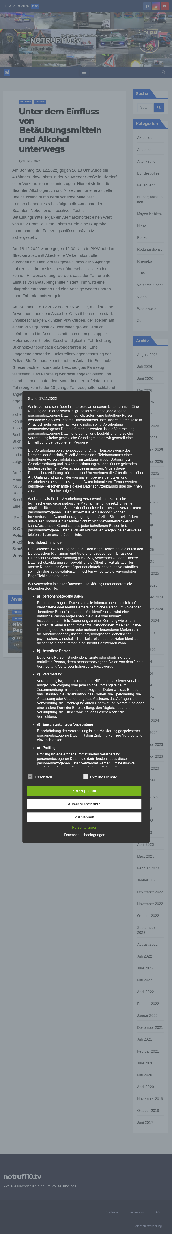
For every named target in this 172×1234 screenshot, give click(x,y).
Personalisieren (84, 828)
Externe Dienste (103, 777)
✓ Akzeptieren (84, 791)
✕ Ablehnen (84, 817)
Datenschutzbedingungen (84, 835)
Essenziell (43, 777)
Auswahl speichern (84, 804)
